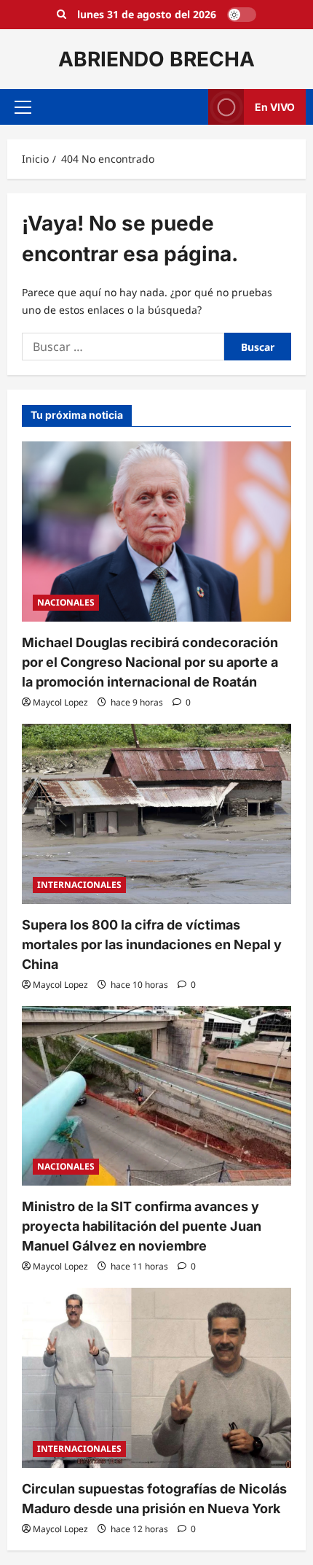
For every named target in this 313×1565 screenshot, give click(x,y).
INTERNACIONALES (79, 884)
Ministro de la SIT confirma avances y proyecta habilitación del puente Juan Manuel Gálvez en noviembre (141, 1226)
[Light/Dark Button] (241, 14)
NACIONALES (66, 602)
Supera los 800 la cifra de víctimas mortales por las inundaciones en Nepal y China (152, 944)
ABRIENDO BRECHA (156, 59)
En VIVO (275, 107)
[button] (23, 107)
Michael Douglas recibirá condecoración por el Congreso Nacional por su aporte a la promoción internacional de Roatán (150, 662)
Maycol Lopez (60, 702)
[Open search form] (61, 14)
